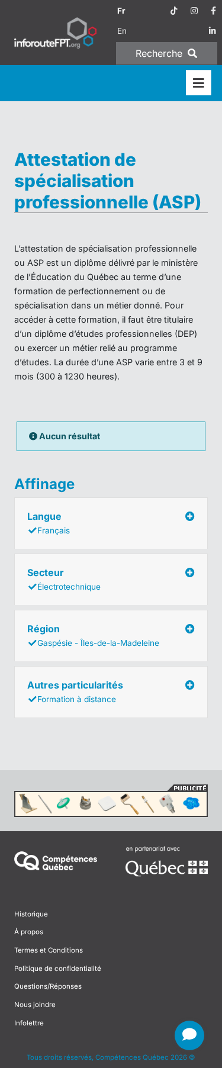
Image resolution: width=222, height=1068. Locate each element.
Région (93, 635)
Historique (31, 914)
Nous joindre (35, 1005)
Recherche (160, 53)
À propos (28, 932)
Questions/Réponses (48, 986)
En (122, 31)
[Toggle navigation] (198, 83)
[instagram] (194, 11)
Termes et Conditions (48, 950)
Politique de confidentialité (57, 968)
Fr (121, 10)
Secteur (64, 579)
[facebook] (213, 11)
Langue (48, 522)
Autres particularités (75, 691)
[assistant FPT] (189, 1035)
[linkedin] (212, 31)
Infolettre (29, 1023)
